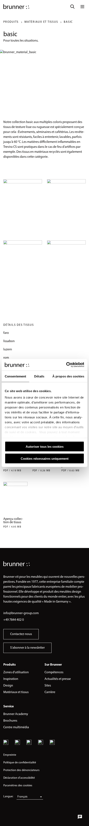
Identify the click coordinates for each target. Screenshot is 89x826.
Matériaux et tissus (41, 22)
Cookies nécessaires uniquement (45, 458)
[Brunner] (16, 6)
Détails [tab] (39, 376)
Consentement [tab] (15, 376)
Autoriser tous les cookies (45, 446)
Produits (11, 22)
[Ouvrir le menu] (82, 6)
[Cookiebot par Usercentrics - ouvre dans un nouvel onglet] (66, 365)
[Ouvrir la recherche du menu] (72, 6)
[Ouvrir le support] (80, 817)
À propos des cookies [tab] (68, 376)
